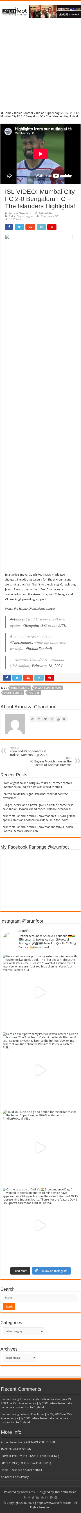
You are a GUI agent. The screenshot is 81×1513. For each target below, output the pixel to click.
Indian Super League (49, 113)
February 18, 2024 (47, 665)
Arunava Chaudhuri (20, 213)
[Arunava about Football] (40, 10)
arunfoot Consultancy (15, 1477)
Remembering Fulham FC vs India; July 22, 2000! (31, 1414)
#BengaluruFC (35, 625)
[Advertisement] (40, 65)
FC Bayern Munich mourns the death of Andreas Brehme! (51, 762)
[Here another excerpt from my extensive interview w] (40, 992)
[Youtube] (42, 1497)
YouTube (34, 692)
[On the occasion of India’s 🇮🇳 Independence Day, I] (40, 1225)
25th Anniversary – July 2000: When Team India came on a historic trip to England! (36, 1418)
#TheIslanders (21, 642)
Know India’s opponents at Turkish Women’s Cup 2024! (28, 752)
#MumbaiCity (21, 619)
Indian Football (24, 113)
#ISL (62, 625)
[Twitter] (33, 1497)
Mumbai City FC (13, 692)
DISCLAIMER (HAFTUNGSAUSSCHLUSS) (26, 1463)
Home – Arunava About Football (21, 1470)
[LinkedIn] (38, 1497)
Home (7, 113)
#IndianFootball (39, 648)
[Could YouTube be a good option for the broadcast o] (40, 1148)
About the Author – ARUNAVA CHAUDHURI (28, 1442)
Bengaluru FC (20, 687)
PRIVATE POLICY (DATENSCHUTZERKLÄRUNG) (30, 1456)
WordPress (27, 1492)
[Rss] (25, 1497)
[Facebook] (29, 1497)
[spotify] (56, 1497)
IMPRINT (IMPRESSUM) (16, 1449)
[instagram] (47, 1497)
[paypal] (51, 1497)
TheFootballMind (65, 1492)
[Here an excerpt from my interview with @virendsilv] (40, 1070)
